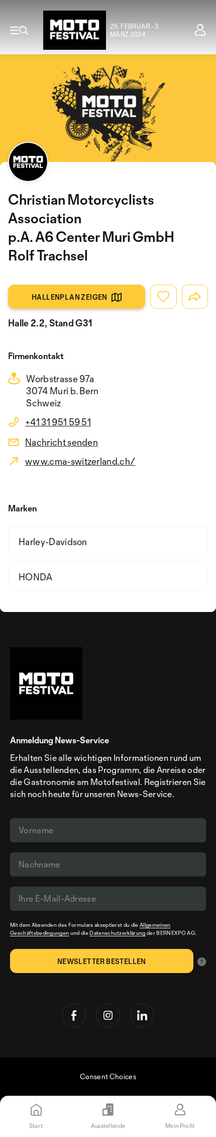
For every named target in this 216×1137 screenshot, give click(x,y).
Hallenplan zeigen (69, 297)
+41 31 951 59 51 (58, 421)
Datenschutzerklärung (117, 932)
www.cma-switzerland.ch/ (80, 461)
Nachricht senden (61, 442)
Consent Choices (108, 1076)
